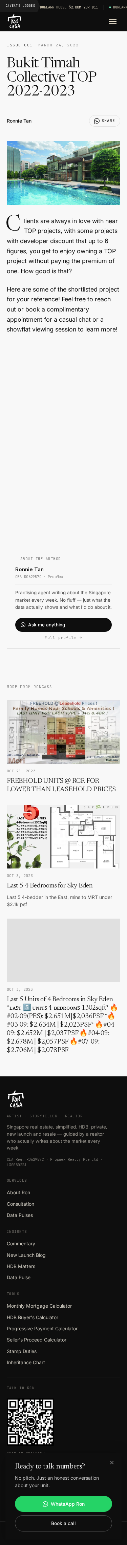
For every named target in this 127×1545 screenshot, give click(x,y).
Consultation (20, 1204)
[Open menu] (112, 21)
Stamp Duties (22, 1351)
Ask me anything (46, 624)
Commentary (21, 1243)
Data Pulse (18, 1277)
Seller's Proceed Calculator (36, 1340)
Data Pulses (20, 1215)
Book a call (63, 1523)
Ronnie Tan (19, 121)
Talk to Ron (21, 1388)
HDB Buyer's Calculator (32, 1317)
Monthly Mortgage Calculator (39, 1306)
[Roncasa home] (15, 22)
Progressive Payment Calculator (42, 1328)
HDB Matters (21, 1266)
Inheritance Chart (26, 1362)
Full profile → (63, 637)
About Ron (18, 1192)
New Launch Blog (26, 1255)
